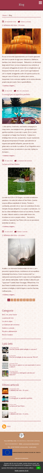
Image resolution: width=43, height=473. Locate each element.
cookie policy (32, 447)
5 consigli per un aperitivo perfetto (16, 95)
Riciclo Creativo (7, 335)
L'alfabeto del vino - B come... (13, 25)
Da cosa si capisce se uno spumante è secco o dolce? (24, 365)
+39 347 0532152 (15, 447)
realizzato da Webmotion (21, 458)
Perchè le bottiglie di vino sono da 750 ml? (23, 356)
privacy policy (24, 447)
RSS (9, 426)
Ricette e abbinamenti (9, 331)
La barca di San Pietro (11, 164)
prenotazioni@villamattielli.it (31, 444)
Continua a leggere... (9, 85)
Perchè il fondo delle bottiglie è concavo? (23, 348)
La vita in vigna (7, 321)
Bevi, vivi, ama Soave (23, 91)
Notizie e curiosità (26, 22)
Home (5, 15)
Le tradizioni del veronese (24, 161)
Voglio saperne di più (21, 470)
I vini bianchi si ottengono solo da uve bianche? (22, 373)
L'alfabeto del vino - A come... (13, 235)
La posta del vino (8, 318)
